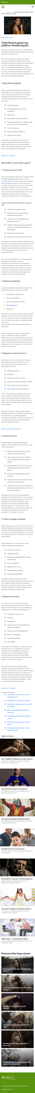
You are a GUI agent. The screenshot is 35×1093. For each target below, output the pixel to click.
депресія (14, 305)
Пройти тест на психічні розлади (11, 429)
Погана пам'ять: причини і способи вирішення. (17, 879)
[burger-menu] (33, 7)
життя (3, 37)
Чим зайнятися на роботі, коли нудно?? (14, 789)
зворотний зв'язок (6, 1089)
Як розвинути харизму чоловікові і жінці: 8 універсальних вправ (15, 819)
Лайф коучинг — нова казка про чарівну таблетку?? (14, 939)
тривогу (21, 140)
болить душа (9, 37)
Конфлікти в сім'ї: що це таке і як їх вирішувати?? (12, 849)
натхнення (4, 532)
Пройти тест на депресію (8, 688)
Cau (3, 6)
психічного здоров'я (7, 181)
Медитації (10, 389)
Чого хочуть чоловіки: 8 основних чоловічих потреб (16, 909)
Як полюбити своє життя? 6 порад (18, 700)
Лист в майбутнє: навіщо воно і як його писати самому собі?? (16, 759)
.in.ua (4, 2)
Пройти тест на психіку (8, 155)
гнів (10, 298)
